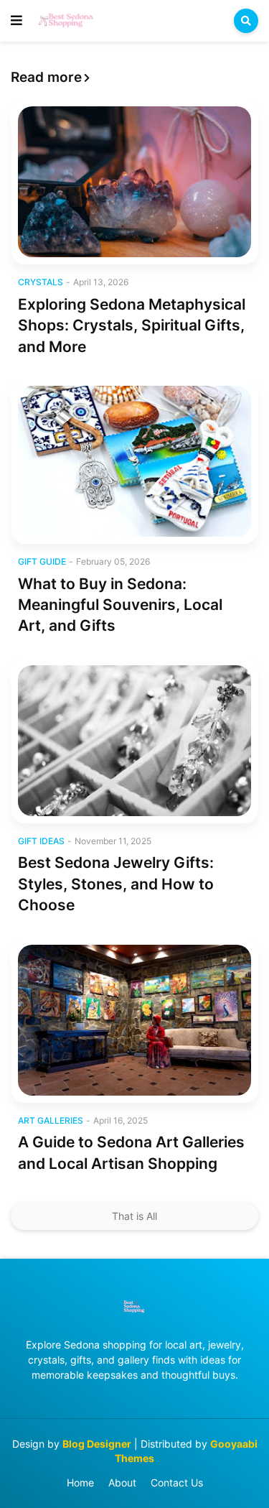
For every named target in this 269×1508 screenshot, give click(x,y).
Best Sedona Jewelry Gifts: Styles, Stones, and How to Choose (116, 884)
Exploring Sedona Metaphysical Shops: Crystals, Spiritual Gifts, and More (131, 325)
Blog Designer (96, 1444)
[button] (16, 21)
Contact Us (177, 1482)
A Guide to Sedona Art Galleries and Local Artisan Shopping (131, 1152)
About (122, 1482)
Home (80, 1482)
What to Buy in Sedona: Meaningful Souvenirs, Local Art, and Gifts (120, 605)
